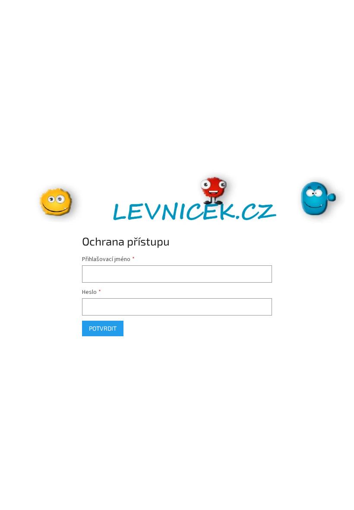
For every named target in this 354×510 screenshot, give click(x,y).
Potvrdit (103, 328)
